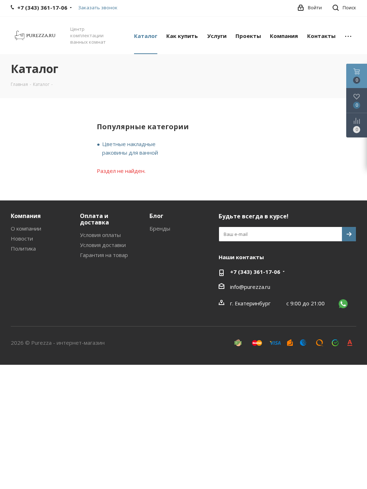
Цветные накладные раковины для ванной (130, 148)
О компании (26, 228)
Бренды (159, 228)
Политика (23, 248)
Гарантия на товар (104, 254)
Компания (26, 216)
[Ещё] (348, 35)
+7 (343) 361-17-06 (255, 271)
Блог (156, 216)
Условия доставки (103, 244)
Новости (22, 238)
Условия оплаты (100, 234)
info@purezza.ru (250, 286)
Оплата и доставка (94, 219)
